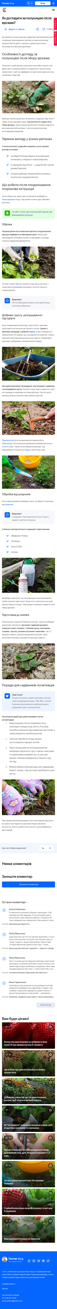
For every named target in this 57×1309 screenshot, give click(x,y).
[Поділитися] (37, 29)
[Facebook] (29, 1261)
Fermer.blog (4, 10)
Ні (50, 848)
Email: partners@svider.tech (12, 1301)
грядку (27, 450)
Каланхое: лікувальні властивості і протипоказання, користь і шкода (31, 997)
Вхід (43, 3)
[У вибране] (50, 1026)
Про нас (5, 1289)
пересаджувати (9, 199)
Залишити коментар (28, 884)
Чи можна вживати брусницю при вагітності (28, 973)
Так (42, 848)
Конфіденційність (8, 1284)
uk (31, 3)
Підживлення (8, 440)
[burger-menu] (53, 9)
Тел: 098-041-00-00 (9, 1298)
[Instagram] (34, 1261)
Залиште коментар (17, 876)
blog (8, 3)
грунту (32, 332)
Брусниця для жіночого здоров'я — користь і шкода (31, 948)
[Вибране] (53, 3)
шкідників (8, 504)
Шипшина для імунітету (19, 924)
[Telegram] (39, 1261)
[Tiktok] (48, 1261)
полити (5, 447)
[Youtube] (43, 1261)
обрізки (18, 284)
